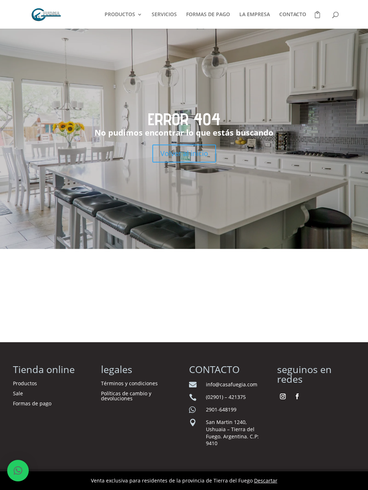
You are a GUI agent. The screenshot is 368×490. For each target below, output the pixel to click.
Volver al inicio (184, 153)
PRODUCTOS (120, 15)
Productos (25, 383)
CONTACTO (292, 15)
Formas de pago (32, 403)
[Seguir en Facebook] (297, 396)
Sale (18, 393)
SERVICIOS (164, 15)
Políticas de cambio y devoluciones (126, 396)
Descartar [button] (265, 480)
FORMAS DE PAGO (208, 15)
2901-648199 (221, 409)
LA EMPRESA (254, 15)
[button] (18, 470)
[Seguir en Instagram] (283, 396)
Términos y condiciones (130, 383)
